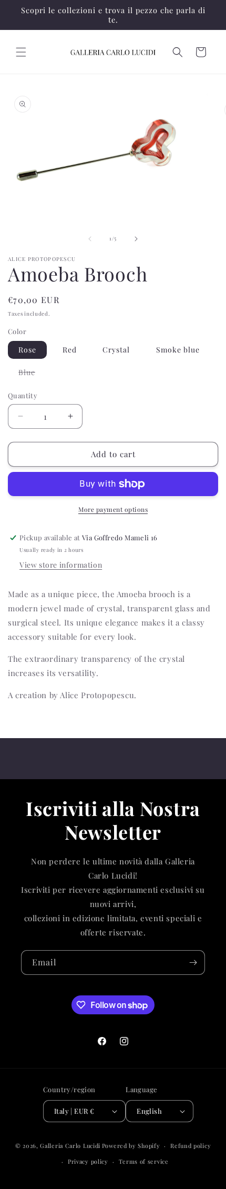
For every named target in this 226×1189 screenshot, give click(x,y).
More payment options (113, 509)
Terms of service (144, 1161)
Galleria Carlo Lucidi (70, 1146)
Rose (27, 350)
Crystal (116, 350)
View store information (60, 565)
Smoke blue (178, 350)
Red (70, 350)
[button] (21, 52)
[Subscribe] (192, 962)
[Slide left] (89, 238)
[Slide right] (136, 238)
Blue (32, 374)
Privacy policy (88, 1161)
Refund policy (190, 1146)
